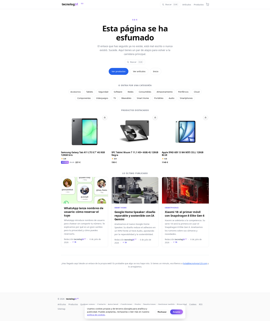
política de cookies (96, 314)
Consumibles (145, 91)
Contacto (101, 304)
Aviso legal (113, 304)
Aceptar (176, 312)
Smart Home (143, 98)
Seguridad (103, 91)
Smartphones (186, 98)
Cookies (192, 304)
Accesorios (75, 91)
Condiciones (126, 304)
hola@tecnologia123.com (195, 263)
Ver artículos (139, 71)
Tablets (89, 91)
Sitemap (61, 308)
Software (118, 91)
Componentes (84, 98)
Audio (171, 98)
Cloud (197, 91)
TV (114, 98)
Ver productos (118, 71)
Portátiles (158, 98)
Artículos (186, 4)
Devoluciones (149, 304)
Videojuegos (102, 98)
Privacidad (182, 304)
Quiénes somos (87, 304)
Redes (130, 91)
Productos (199, 4)
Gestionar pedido (166, 304)
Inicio (155, 71)
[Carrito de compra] (207, 4)
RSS (200, 304)
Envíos (138, 304)
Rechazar (162, 312)
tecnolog (72, 299)
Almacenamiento (165, 91)
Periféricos (183, 91)
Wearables (126, 98)
